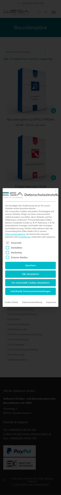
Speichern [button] (30, 265)
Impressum (51, 302)
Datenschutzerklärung (15, 234)
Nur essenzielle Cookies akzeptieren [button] (31, 282)
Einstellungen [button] (25, 237)
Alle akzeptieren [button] (30, 274)
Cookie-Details (11, 302)
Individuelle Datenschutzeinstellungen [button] (30, 291)
